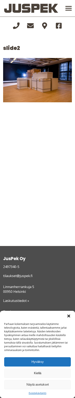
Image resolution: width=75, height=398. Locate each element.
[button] (69, 316)
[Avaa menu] (68, 8)
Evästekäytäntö (37, 393)
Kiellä (37, 373)
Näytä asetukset (37, 384)
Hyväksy (37, 361)
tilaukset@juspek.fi (17, 276)
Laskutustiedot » (16, 300)
